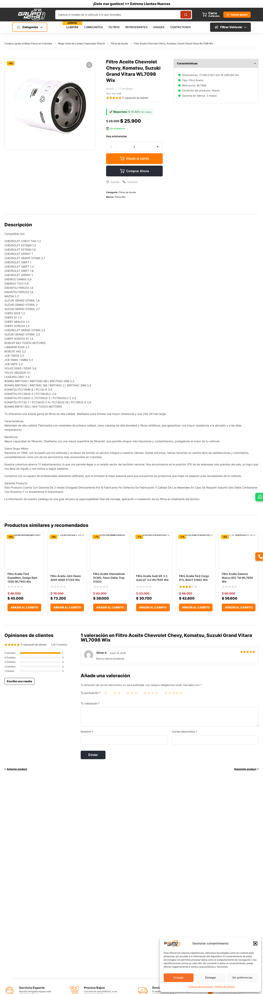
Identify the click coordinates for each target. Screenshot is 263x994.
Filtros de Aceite (119, 43)
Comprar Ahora (137, 171)
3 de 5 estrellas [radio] (132, 693)
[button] (255, 943)
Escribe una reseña (19, 681)
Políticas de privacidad (200, 986)
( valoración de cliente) (135, 97)
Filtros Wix (120, 196)
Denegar (210, 977)
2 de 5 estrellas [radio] (117, 693)
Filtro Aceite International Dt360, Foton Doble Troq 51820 (109, 577)
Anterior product (17, 769)
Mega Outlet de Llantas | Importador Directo (81, 43)
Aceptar (178, 977)
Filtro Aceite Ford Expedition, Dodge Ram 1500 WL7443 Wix (22, 577)
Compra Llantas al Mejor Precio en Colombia (28, 43)
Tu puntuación (91, 692)
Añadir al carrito (137, 158)
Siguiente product (245, 769)
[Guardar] (107, 182)
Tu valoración (90, 703)
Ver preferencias (242, 977)
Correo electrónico (184, 731)
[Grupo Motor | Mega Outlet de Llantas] (32, 14)
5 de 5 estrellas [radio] (173, 693)
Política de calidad (225, 986)
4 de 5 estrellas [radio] (150, 693)
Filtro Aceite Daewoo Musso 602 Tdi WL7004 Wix (237, 577)
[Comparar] (124, 182)
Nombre (87, 731)
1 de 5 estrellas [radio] (106, 693)
